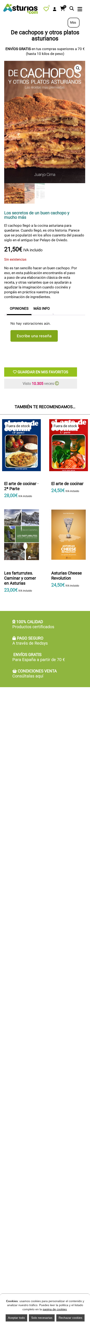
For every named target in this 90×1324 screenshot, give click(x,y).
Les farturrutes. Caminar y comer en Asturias (20, 578)
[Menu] (79, 10)
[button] (78, 68)
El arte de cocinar (67, 483)
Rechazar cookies (70, 1317)
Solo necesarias (41, 1317)
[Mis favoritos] (47, 10)
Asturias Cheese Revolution (66, 576)
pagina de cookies (55, 1309)
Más (73, 22)
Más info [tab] (41, 308)
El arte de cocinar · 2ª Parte (21, 486)
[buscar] (71, 8)
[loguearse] (54, 9)
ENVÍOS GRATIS (38, 657)
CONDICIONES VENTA (34, 674)
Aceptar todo (16, 1317)
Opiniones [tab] (19, 308)
